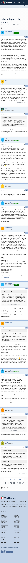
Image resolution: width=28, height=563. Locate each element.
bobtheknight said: (6, 117)
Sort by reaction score (22, 24)
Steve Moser (3, 539)
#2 (26, 85)
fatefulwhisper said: (6, 291)
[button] (2, 2)
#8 (26, 288)
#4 (26, 144)
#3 (26, 113)
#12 (26, 447)
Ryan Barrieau (17, 534)
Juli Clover (3, 520)
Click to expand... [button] (14, 304)
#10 (26, 375)
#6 (26, 207)
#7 (26, 232)
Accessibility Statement (13, 547)
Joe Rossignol (17, 520)
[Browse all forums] (22, 6)
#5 (26, 190)
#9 (26, 327)
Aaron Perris (16, 539)
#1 (26, 36)
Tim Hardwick (16, 525)
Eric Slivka (16, 515)
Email (2, 517)
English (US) (9, 552)
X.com (5, 517)
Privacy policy (4, 547)
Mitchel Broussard (4, 525)
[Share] (24, 37)
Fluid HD (4, 550)
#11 (26, 414)
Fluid (1, 550)
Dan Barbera (3, 534)
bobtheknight (5, 24)
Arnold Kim (3, 515)
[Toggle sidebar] (26, 6)
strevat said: (4, 461)
